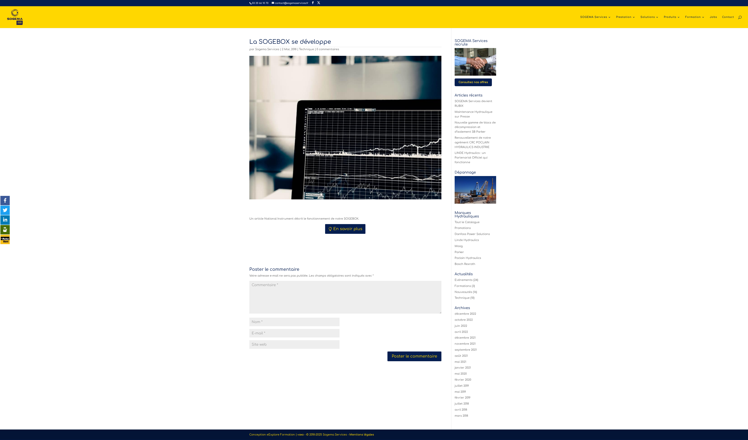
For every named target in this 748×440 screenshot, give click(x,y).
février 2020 (463, 379)
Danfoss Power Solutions (472, 234)
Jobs (713, 17)
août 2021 (461, 355)
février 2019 (462, 397)
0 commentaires (328, 49)
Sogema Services (267, 49)
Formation (693, 17)
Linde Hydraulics (467, 240)
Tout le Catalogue (467, 222)
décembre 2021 (465, 337)
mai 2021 (460, 361)
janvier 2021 (463, 367)
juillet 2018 (462, 403)
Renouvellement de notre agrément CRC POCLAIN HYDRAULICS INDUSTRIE (473, 142)
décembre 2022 (465, 313)
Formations (463, 286)
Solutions (647, 17)
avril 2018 (461, 409)
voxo (300, 434)
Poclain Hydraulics (468, 258)
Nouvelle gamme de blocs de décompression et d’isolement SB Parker (475, 127)
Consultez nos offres (473, 82)
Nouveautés (463, 292)
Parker (459, 252)
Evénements (464, 280)
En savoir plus (347, 229)
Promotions (463, 228)
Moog (459, 246)
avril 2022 (461, 331)
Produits (670, 17)
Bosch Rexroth (465, 264)
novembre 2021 (465, 343)
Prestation (624, 17)
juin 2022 (461, 325)
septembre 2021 (466, 349)
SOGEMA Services (593, 17)
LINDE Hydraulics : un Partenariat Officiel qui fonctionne (471, 158)
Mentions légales (361, 434)
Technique (306, 49)
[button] (5, 200)
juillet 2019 (462, 385)
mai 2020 (461, 373)
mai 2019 (460, 391)
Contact (728, 17)
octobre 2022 (464, 319)
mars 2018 (461, 415)
